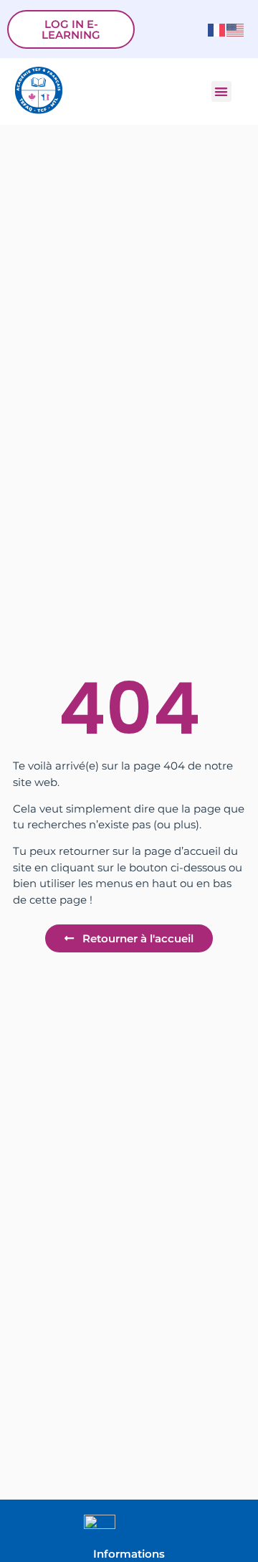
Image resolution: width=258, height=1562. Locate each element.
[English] (235, 29)
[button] (221, 91)
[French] (217, 29)
